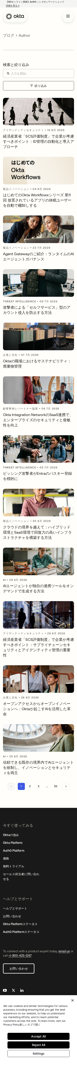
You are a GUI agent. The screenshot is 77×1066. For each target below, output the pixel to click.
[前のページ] (11, 786)
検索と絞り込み (16, 64)
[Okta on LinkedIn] (22, 990)
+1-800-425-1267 (19, 955)
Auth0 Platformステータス (21, 931)
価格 (6, 858)
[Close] (72, 1000)
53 (55, 786)
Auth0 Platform (13, 850)
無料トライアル (13, 866)
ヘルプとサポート (15, 908)
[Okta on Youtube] (5, 990)
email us (64, 951)
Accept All (38, 1036)
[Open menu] (68, 16)
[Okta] (15, 16)
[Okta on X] (13, 990)
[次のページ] (65, 786)
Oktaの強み (11, 835)
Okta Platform (13, 842)
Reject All (38, 1045)
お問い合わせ (19, 968)
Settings (38, 1053)
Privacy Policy (22, 1024)
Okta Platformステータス (20, 924)
